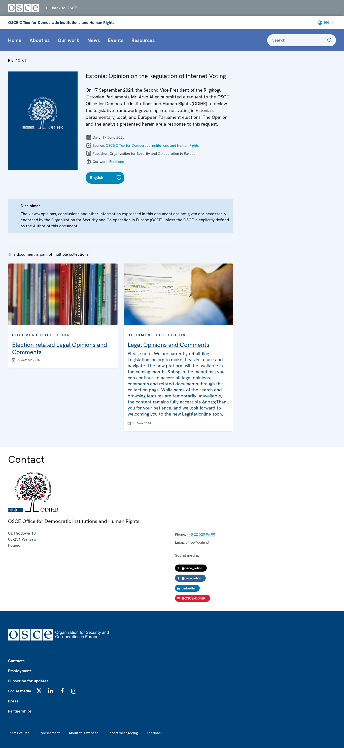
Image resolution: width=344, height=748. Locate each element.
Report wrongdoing (123, 733)
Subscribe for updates (28, 681)
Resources (143, 40)
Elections (116, 161)
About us (39, 40)
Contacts (16, 660)
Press (13, 701)
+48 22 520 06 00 (201, 534)
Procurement (49, 733)
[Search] (330, 40)
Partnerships (20, 711)
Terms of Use (18, 733)
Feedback (154, 733)
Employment (19, 671)
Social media (19, 691)
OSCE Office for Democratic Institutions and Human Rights (61, 22)
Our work (68, 40)
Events (115, 40)
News (93, 40)
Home (14, 40)
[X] (39, 690)
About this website (83, 733)
